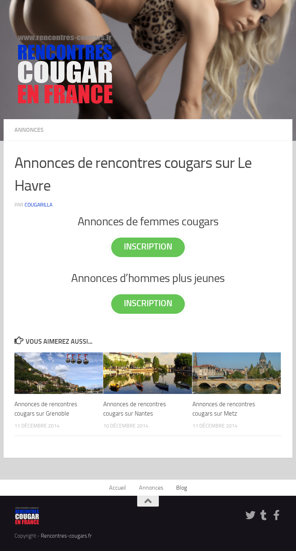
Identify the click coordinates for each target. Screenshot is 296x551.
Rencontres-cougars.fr (66, 536)
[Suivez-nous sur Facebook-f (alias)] (276, 515)
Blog (181, 487)
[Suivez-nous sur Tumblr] (263, 515)
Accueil (117, 487)
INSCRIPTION (148, 246)
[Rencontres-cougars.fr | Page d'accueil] (65, 68)
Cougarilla (38, 205)
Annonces (29, 129)
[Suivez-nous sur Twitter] (250, 515)
